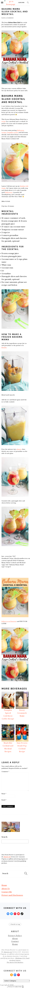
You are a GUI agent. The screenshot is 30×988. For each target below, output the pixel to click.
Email (4, 800)
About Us (6, 889)
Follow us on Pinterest (9, 621)
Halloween (8, 192)
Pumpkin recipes (12, 132)
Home (4, 885)
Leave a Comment (8, 17)
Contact (15, 941)
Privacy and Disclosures (12, 895)
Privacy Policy (15, 936)
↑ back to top (15, 924)
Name (4, 793)
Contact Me (7, 892)
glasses (19, 449)
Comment (5, 771)
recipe (4, 121)
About (15, 939)
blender (4, 347)
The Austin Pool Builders (15, 962)
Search (4, 837)
